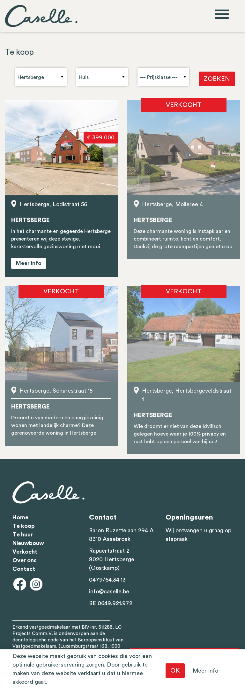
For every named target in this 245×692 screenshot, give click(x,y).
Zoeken (217, 79)
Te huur (22, 534)
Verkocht (24, 552)
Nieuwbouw (28, 543)
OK (175, 671)
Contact (23, 569)
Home (20, 517)
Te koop (23, 526)
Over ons (24, 560)
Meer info (205, 671)
